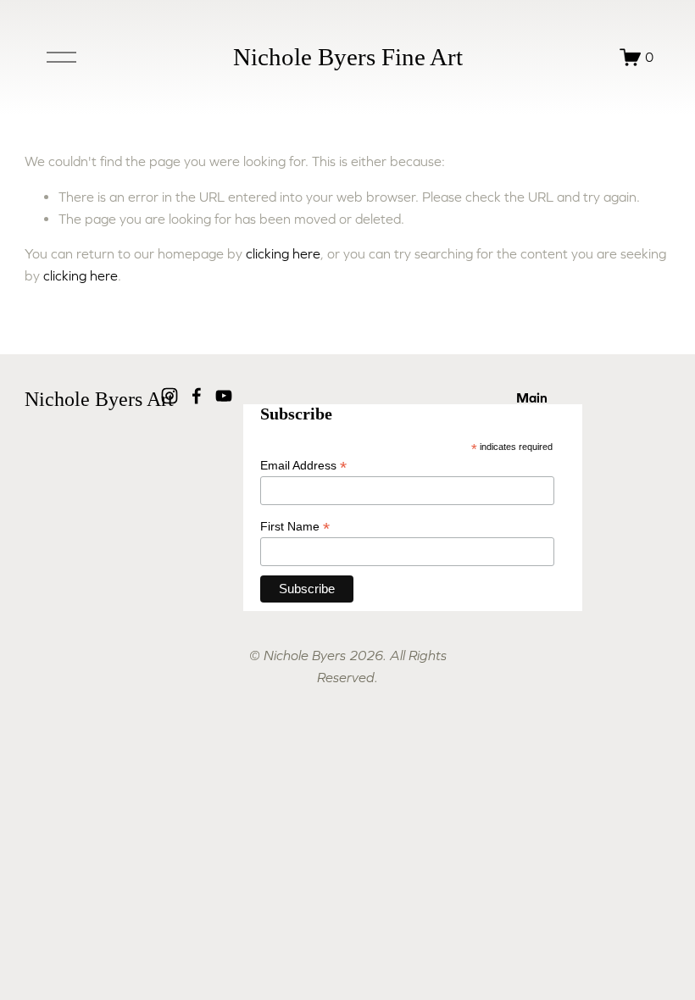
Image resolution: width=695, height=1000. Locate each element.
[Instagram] (169, 395)
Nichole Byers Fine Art (348, 56)
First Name (295, 527)
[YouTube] (223, 395)
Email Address (303, 466)
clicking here (283, 253)
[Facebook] (196, 395)
